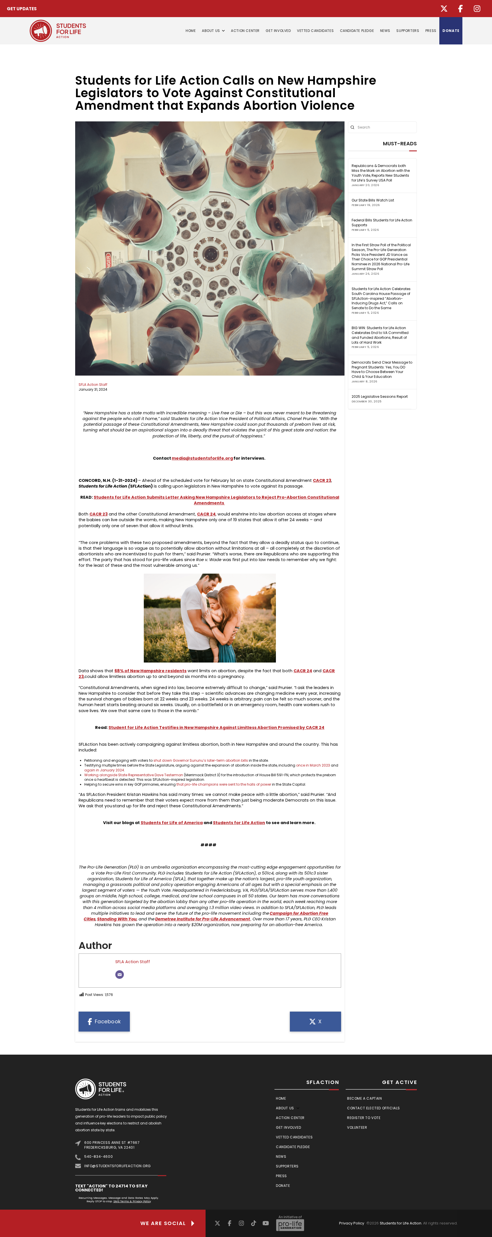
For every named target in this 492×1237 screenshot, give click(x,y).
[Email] (119, 974)
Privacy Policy (351, 1223)
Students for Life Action (400, 1223)
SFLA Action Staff (93, 384)
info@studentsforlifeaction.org (117, 1165)
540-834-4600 (98, 1156)
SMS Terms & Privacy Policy (132, 1201)
